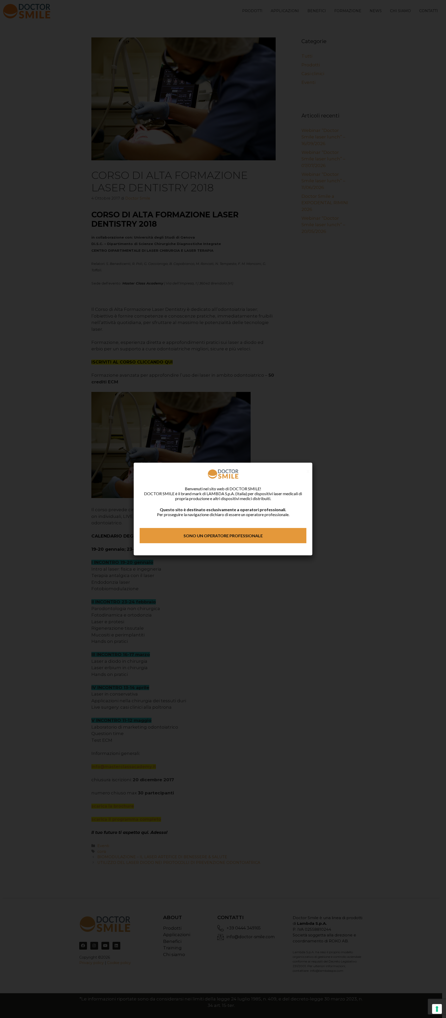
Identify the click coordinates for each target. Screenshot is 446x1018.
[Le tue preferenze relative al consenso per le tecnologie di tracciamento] (437, 1009)
